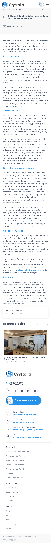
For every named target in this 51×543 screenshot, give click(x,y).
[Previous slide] (39, 325)
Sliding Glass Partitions (15, 465)
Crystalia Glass (8, 10)
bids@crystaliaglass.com (24, 422)
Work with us (11, 488)
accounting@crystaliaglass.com (28, 430)
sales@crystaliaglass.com (24, 415)
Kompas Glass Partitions (15, 460)
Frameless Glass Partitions (16, 469)
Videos (8, 515)
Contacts (9, 528)
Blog (7, 519)
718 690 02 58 (16, 383)
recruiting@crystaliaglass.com (27, 437)
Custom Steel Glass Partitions (17, 452)
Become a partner (13, 492)
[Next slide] (45, 325)
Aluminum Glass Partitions (16, 456)
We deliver (10, 496)
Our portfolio (11, 511)
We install (10, 501)
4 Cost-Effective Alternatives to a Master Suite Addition (31, 10)
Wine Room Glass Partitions (16, 478)
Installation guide (13, 524)
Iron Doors (9, 473)
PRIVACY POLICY (9, 540)
